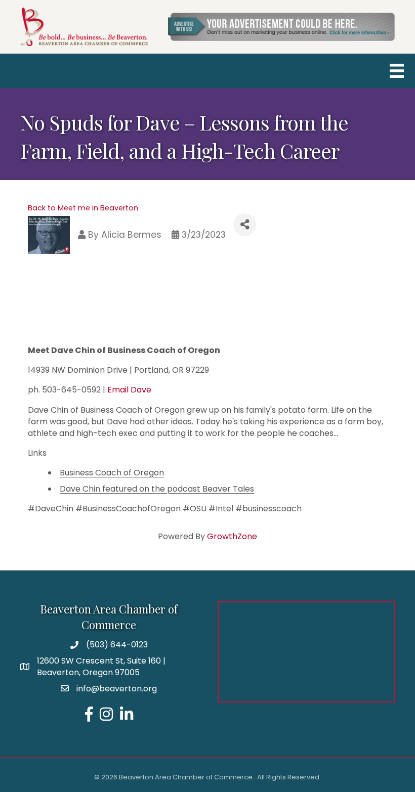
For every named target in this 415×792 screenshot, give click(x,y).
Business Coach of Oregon (112, 472)
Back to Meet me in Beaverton (83, 208)
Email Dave (129, 389)
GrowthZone (232, 536)
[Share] (244, 224)
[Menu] (397, 71)
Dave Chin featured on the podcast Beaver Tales (157, 489)
